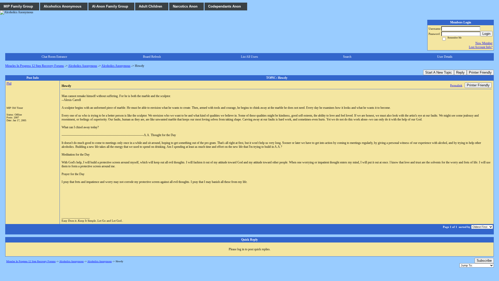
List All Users (249, 57)
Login (486, 34)
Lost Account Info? (481, 47)
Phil (8, 83)
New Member (484, 43)
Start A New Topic (438, 72)
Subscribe (484, 261)
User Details (444, 57)
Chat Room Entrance (54, 57)
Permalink (456, 85)
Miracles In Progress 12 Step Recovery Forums (34, 66)
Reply (460, 72)
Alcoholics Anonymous (82, 66)
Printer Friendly (480, 72)
